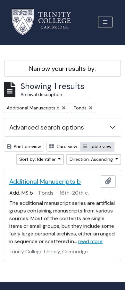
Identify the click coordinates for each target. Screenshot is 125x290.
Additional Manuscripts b (45, 181)
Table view (100, 146)
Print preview (27, 146)
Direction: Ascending (92, 159)
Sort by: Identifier (38, 159)
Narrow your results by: (62, 68)
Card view (66, 146)
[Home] (45, 22)
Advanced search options (46, 127)
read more (90, 241)
